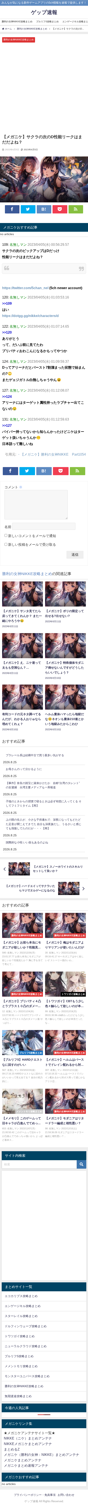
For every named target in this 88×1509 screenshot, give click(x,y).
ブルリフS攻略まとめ (47, 21)
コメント (13, 487)
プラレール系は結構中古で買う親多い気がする (35, 755)
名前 (7, 527)
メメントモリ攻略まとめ (21, 1366)
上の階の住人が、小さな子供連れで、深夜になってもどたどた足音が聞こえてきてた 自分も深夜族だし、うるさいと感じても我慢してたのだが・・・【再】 (43, 824)
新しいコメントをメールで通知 (32, 535)
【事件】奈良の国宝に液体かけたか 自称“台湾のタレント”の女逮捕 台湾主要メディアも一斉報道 (43, 785)
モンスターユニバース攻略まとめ (27, 1376)
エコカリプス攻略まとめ (21, 1295)
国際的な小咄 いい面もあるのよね (27, 842)
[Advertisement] (44, 88)
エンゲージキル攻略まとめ (23, 1305)
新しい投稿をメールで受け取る (32, 544)
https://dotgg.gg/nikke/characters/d (30, 315)
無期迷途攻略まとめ (18, 1396)
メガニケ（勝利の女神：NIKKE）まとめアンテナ (41, 1454)
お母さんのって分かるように (24, 769)
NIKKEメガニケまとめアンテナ (28, 1443)
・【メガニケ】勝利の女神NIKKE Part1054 (51, 454)
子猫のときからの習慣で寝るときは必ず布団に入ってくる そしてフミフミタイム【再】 (43, 803)
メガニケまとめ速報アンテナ (26, 1465)
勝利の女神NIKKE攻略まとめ (17, 21)
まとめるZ (12, 1449)
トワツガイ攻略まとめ (20, 1336)
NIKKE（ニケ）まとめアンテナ (28, 1438)
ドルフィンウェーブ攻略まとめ (26, 1326)
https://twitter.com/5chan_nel (25, 288)
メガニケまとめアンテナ (22, 1460)
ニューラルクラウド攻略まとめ (26, 1346)
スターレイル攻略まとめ (21, 1315)
